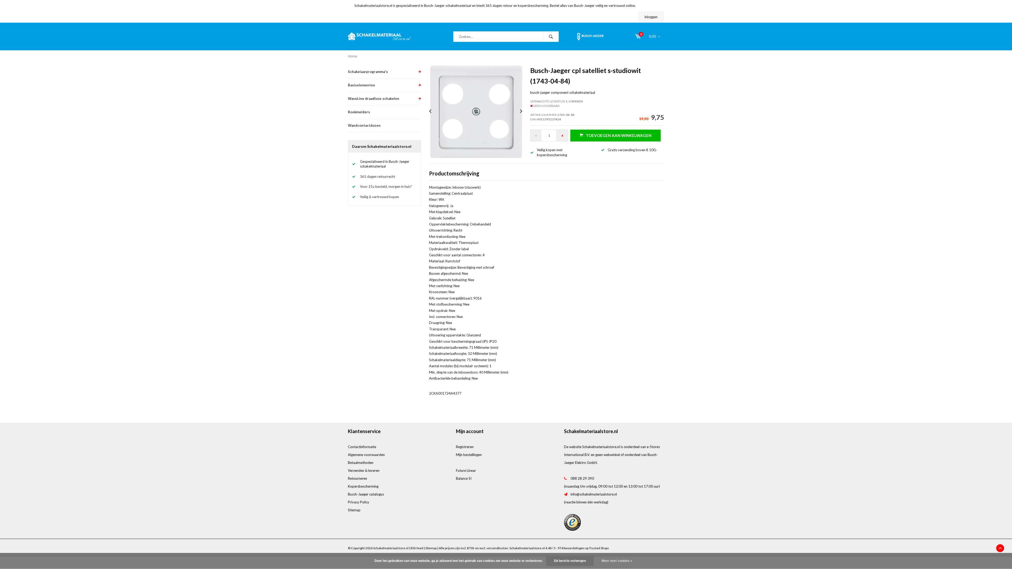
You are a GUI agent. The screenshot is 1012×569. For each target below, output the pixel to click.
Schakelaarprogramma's (368, 72)
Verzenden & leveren (364, 470)
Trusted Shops (599, 548)
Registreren (465, 447)
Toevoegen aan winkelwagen (618, 135)
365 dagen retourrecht (377, 176)
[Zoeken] (551, 36)
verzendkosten (497, 548)
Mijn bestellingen (469, 455)
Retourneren (357, 478)
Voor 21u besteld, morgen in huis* (386, 186)
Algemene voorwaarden (366, 455)
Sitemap (354, 510)
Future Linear (466, 470)
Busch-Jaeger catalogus (366, 494)
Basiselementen (361, 85)
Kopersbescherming (363, 486)
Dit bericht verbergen (570, 561)
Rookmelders (359, 112)
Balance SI (463, 478)
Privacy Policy (358, 502)
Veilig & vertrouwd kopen (379, 197)
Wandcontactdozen (364, 125)
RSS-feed (417, 548)
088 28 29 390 (582, 478)
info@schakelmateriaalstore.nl (594, 494)
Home (352, 56)
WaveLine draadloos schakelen (373, 98)
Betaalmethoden (360, 462)
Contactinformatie (362, 447)
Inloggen (651, 17)
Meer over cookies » (617, 561)
